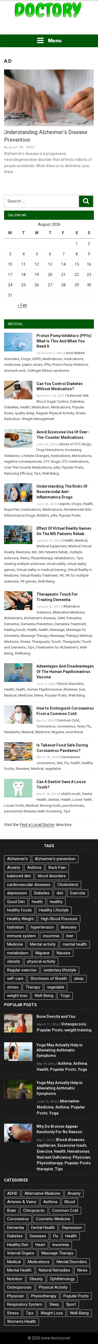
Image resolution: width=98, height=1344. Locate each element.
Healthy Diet (17, 1244)
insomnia (51, 935)
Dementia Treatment (70, 624)
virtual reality (55, 564)
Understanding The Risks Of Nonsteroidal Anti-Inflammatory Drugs (61, 491)
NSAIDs (43, 515)
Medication (40, 407)
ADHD (12, 1193)
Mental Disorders (72, 1261)
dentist (53, 799)
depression (17, 893)
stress (13, 987)
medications (73, 359)
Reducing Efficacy (18, 473)
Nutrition (14, 1278)
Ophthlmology (62, 1278)
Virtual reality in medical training (41, 570)
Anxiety (13, 867)
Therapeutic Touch (46, 642)
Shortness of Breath (48, 978)
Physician (81, 1157)
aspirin (64, 504)
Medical (81, 540)
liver (82, 689)
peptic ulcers (32, 365)
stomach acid (15, 370)
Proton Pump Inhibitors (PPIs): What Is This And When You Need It (64, 341)
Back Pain (57, 867)
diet (60, 763)
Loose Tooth (14, 805)
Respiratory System (24, 1304)
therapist (45, 1169)
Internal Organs (20, 1253)
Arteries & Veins (21, 1201)
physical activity (41, 961)
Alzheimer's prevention (55, 858)
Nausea (63, 953)
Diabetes (77, 401)
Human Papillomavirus (44, 689)
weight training (78, 1030)
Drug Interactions (49, 450)
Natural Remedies (54, 1270)
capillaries (46, 1145)
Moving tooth (50, 805)
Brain (11, 1210)
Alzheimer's (17, 858)
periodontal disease (20, 811)
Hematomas (78, 1151)
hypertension (42, 927)
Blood (70, 1201)
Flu (88, 726)
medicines (12, 365)
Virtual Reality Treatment (39, 575)
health (43, 630)
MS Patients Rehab (53, 552)
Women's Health (21, 1321)
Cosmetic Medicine (53, 1218)
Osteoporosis (73, 1024)
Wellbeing (22, 653)
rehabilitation (64, 558)
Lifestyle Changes (35, 456)
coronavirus (66, 726)
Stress (25, 642)
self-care (15, 978)
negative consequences (23, 461)
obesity (13, 961)
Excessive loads (72, 1145)
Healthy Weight (20, 918)
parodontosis (73, 805)
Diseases (38, 1236)
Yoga (65, 995)
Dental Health (43, 1227)
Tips (37, 473)
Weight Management (38, 419)
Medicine (23, 552)
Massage (57, 630)
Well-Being (50, 473)
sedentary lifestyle (60, 970)
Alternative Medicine (68, 612)
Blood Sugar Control (52, 401)
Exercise (77, 893)
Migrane (57, 732)
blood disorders (70, 684)
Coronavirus (45, 726)
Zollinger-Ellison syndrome (48, 370)
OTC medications (75, 461)
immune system (21, 935)
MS (34, 552)
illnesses (70, 689)
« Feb (22, 305)
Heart (40, 1244)
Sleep (54, 1304)
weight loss (17, 995)
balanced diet (77, 395)
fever (81, 726)
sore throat (74, 732)
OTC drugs (51, 461)
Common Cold (68, 720)
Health (25, 407)
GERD (36, 359)
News (24, 558)
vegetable (53, 769)
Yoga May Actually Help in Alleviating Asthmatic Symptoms (59, 1050)
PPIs (47, 365)
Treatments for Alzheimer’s (57, 647)
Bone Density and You (55, 1016)
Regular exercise (21, 970)
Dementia (73, 618)
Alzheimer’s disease (40, 618)
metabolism (17, 953)
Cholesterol (67, 884)
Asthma (34, 867)
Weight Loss (52, 1313)
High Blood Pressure (59, 918)
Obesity (36, 1278)
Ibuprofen (12, 509)
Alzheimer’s (13, 618)
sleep (79, 978)
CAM (61, 618)
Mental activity (43, 944)
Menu (55, 40)
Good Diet (16, 901)
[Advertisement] (49, 27)
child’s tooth (70, 794)
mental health (75, 944)
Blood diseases (70, 1140)
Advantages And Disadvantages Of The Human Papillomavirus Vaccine (65, 671)
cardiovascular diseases (28, 884)
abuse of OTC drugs (75, 444)
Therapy (33, 987)
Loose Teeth (82, 799)
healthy (56, 901)
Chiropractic (34, 1210)
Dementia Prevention (37, 624)
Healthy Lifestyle (54, 910)
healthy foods (19, 910)
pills (56, 467)
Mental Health (19, 1270)
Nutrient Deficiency (54, 1157)
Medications (52, 359)
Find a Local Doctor (37, 824)
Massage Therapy (34, 636)
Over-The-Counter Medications (28, 467)
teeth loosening (49, 811)
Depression (72, 1227)
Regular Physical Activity (55, 413)
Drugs (25, 359)
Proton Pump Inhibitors (70, 365)
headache (12, 732)
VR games (28, 581)
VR (61, 575)
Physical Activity (53, 1287)
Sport (71, 1304)
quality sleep (25, 413)
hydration (15, 927)
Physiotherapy (42, 558)
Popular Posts (72, 467)
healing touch (14, 630)
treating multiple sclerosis (24, 564)
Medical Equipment (51, 546)
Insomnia (60, 1244)
